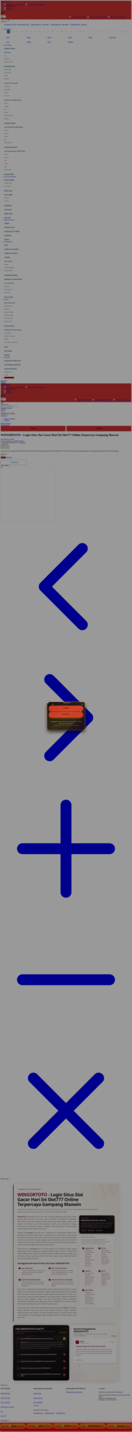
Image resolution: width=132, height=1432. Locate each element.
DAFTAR (66, 714)
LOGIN (66, 708)
